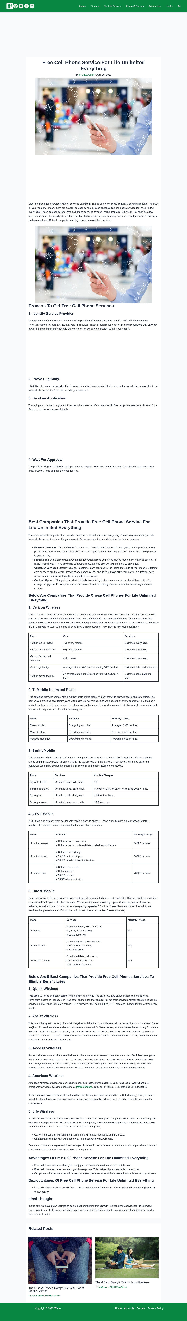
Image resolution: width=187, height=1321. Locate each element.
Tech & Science (35, 1295)
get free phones (83, 1087)
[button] (179, 6)
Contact (141, 1308)
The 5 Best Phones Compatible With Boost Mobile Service (56, 1289)
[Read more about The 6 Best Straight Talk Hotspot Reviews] (127, 1257)
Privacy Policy (155, 1308)
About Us (129, 1308)
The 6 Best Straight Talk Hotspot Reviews (122, 1282)
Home (118, 1308)
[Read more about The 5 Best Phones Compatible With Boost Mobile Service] (60, 1260)
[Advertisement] (93, 33)
